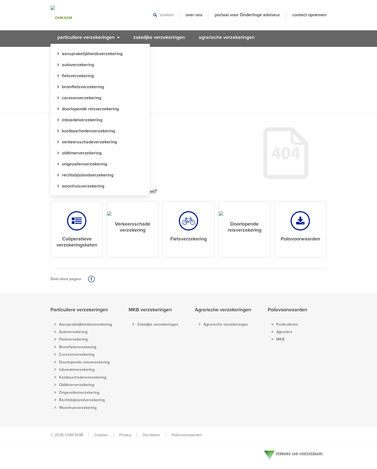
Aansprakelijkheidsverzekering (85, 324)
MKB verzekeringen (150, 310)
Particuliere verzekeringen (79, 310)
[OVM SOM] (72, 18)
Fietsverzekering (73, 339)
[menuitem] (88, 37)
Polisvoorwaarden (287, 310)
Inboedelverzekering (77, 369)
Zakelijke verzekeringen (157, 324)
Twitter (99, 279)
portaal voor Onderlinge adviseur (247, 15)
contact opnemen (309, 15)
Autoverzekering (73, 331)
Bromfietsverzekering (77, 347)
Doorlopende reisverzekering (84, 362)
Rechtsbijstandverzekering (82, 400)
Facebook (91, 279)
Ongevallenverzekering (79, 392)
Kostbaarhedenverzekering (82, 377)
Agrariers (284, 331)
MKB (280, 339)
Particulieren (287, 324)
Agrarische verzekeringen (223, 310)
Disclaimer (151, 435)
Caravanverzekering (76, 354)
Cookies (101, 435)
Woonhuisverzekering (78, 407)
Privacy (125, 435)
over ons (194, 15)
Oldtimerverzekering (76, 384)
